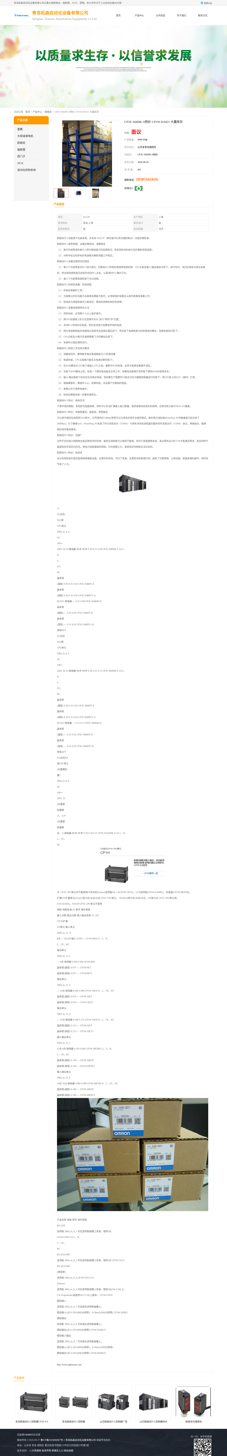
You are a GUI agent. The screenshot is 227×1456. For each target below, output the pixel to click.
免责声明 (46, 1450)
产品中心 (139, 15)
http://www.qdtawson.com (69, 1364)
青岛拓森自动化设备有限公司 (80, 1440)
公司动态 (160, 15)
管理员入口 (57, 1450)
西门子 (21, 156)
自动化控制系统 (26, 170)
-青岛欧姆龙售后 (154, 1421)
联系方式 (202, 15)
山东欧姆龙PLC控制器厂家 (34, 1421)
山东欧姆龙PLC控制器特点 (74, 1421)
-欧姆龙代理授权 (114, 1421)
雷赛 (20, 129)
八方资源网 (35, 1450)
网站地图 (68, 1450)
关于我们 (181, 15)
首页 (118, 15)
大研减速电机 (25, 136)
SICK (20, 163)
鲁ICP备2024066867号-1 (53, 1440)
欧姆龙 (48, 112)
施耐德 (21, 149)
